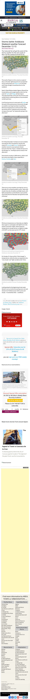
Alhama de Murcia (19, 609)
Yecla (16, 647)
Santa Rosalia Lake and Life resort (7, 640)
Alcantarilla (4, 655)
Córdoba (8, 161)
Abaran (3, 653)
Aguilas (17, 606)
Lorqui (2, 665)
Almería (16, 148)
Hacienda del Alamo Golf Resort (21, 618)
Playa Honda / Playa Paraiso (6, 631)
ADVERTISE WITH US (13, 20)
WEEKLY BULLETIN (21, 20)
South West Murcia (22, 604)
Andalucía (16, 86)
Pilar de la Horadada (6, 629)
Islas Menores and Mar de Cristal (7, 612)
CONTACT (7, 20)
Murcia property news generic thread (8, 691)
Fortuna (17, 641)
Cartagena (3, 608)
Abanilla (3, 652)
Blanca (3, 658)
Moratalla (17, 644)
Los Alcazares (4, 622)
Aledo (16, 608)
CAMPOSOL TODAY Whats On (7, 686)
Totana (17, 628)
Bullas (16, 634)
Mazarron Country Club (20, 670)
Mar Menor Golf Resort (6, 628)
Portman (3, 634)
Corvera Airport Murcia (5, 689)
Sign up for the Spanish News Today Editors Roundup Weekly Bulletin (13, 341)
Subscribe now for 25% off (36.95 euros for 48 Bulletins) (15, 352)
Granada (9, 148)
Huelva (4, 161)
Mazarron (17, 622)
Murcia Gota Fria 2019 (5, 690)
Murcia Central (8, 650)
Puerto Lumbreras (19, 625)
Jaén (14, 161)
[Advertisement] (15, 533)
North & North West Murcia (21, 631)
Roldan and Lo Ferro (6, 635)
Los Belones (4, 623)
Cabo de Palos (4, 606)
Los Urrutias (4, 626)
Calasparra (18, 635)
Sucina (2, 674)
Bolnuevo (17, 611)
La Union (3, 620)
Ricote (2, 673)
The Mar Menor (8, 604)
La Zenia (17, 680)
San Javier (3, 637)
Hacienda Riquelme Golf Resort (6, 663)
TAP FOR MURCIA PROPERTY (15, 35)
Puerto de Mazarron (20, 623)
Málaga (14, 96)
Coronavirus (3, 688)
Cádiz (7, 96)
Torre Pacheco (4, 646)
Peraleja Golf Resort (6, 671)
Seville (24, 105)
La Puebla (3, 617)
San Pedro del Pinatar (6, 638)
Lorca (16, 620)
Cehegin (17, 638)
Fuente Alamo (18, 616)
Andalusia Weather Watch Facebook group (13, 306)
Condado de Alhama (19, 614)
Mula (16, 646)
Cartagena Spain (4, 687)
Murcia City (4, 670)
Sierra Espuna (18, 626)
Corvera (3, 659)
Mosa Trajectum (5, 668)
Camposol (17, 612)
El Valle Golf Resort (5, 661)
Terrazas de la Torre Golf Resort (7, 643)
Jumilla (17, 643)
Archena (3, 656)
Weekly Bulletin (4, 692)
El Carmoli (3, 609)
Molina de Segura (5, 667)
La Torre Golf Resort (6, 618)
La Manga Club (4, 614)
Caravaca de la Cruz (20, 637)
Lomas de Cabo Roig (20, 682)
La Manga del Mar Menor (7, 615)
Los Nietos (3, 625)
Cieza (16, 640)
